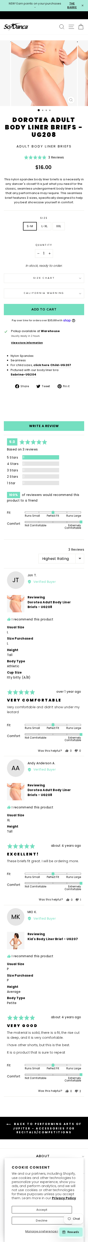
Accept (41, 1210)
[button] (44, 158)
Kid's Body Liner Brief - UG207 (53, 939)
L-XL (44, 226)
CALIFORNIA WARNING (44, 293)
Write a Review (44, 426)
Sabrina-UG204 (23, 374)
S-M (30, 226)
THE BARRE (72, 5)
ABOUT (43, 1156)
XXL (58, 226)
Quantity (44, 245)
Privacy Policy (64, 1198)
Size (44, 218)
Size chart (44, 278)
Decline (41, 1220)
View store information (27, 342)
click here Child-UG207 (52, 365)
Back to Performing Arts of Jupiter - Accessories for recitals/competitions (47, 1128)
